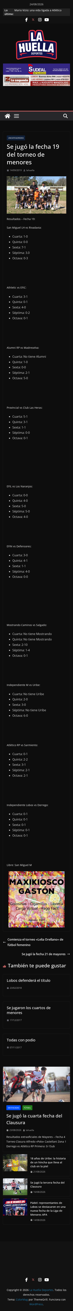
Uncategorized (16, 138)
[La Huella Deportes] (7, 115)
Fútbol (27, 1107)
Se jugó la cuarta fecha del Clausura (34, 1119)
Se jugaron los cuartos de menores (29, 1010)
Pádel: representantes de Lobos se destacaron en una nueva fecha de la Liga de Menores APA (48, 1208)
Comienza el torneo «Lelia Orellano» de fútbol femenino (35, 942)
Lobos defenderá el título (28, 980)
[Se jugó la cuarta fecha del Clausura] (36, 1084)
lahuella (30, 170)
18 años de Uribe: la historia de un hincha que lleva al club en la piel (48, 1162)
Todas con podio (21, 1040)
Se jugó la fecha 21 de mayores (44, 954)
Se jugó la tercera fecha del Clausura (47, 1184)
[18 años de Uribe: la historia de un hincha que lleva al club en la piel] (15, 1165)
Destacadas (13, 1107)
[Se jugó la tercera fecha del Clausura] (15, 1187)
